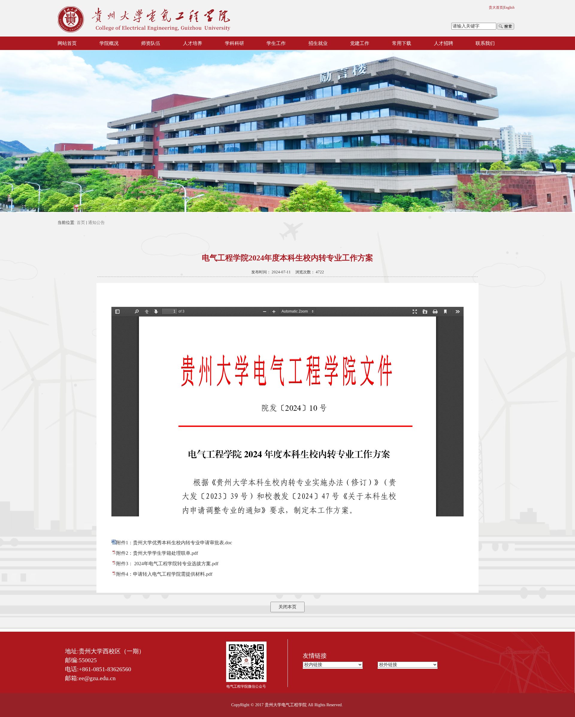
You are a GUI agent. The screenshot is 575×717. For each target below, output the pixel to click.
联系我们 (485, 43)
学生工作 (276, 43)
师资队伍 (150, 43)
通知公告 (96, 222)
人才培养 (192, 43)
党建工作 (359, 43)
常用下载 (401, 43)
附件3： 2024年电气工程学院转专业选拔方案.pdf (167, 563)
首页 (81, 222)
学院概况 (109, 43)
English (509, 7)
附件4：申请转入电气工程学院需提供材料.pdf (164, 574)
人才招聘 (443, 43)
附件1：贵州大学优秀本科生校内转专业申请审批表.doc (174, 542)
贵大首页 (496, 7)
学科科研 (234, 43)
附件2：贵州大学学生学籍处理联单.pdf (157, 553)
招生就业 (318, 43)
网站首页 (67, 43)
